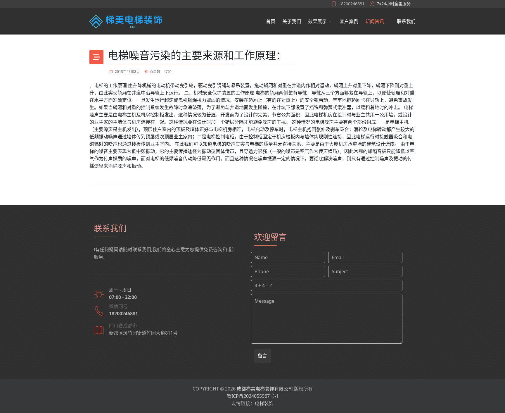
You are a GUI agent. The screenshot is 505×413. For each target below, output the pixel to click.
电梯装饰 (264, 403)
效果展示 (317, 21)
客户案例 (349, 21)
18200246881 (351, 3)
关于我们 (291, 21)
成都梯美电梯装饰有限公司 (265, 389)
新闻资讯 (374, 21)
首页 (270, 21)
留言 (262, 355)
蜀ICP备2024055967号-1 (253, 396)
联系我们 (406, 21)
